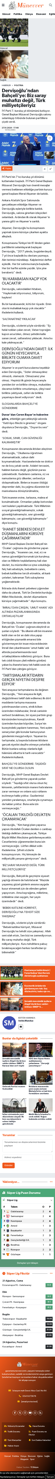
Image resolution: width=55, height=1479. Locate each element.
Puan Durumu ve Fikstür (38, 1433)
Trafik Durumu (13, 1432)
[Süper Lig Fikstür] (51, 1273)
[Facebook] (15, 1413)
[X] (20, 1413)
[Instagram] (25, 1413)
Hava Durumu (39, 1426)
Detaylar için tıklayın (27, 1263)
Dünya (29, 14)
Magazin (24, 1459)
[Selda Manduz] (9, 1023)
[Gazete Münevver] (26, 5)
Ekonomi (41, 14)
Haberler (6, 85)
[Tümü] (51, 1182)
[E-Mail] (20, 1027)
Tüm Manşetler (14, 1440)
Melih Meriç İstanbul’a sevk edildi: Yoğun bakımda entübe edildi (40, 1116)
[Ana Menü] (3, 5)
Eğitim (40, 1456)
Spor (32, 1459)
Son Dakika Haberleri (41, 1440)
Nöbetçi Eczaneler (16, 1426)
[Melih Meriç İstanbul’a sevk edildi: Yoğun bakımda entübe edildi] (41, 1105)
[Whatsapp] (35, 1413)
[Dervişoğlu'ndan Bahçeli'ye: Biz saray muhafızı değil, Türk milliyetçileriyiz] (27, 149)
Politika (18, 14)
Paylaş (8, 168)
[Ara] (50, 5)
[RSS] (40, 1413)
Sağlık (47, 1456)
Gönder (8, 1165)
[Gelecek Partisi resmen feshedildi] (14, 1077)
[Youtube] (30, 1413)
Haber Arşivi (13, 1446)
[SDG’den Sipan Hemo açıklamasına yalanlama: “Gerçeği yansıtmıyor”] (41, 1050)
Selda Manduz (25, 1021)
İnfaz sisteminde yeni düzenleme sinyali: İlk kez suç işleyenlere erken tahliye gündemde (13, 1119)
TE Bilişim (34, 1467)
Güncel (6, 14)
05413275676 (29, 1396)
